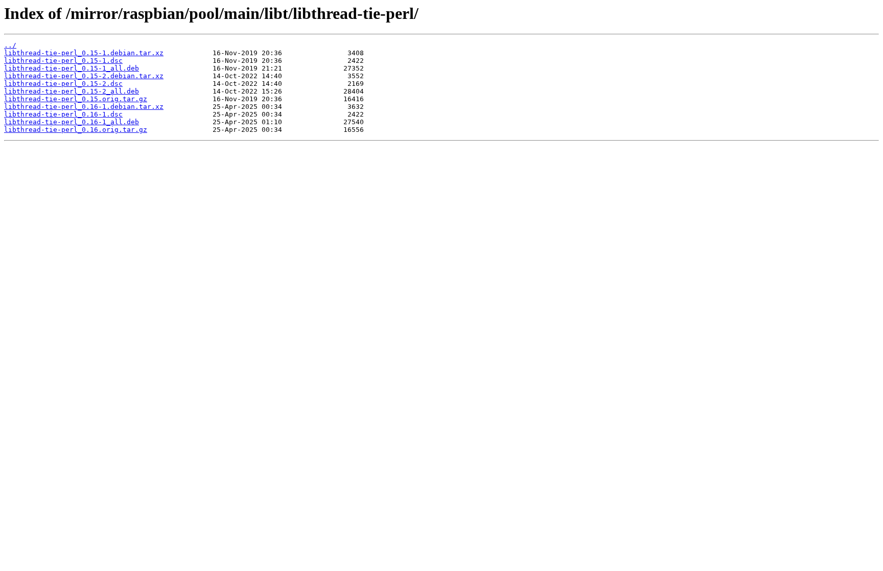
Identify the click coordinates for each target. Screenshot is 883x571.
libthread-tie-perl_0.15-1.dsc (63, 60)
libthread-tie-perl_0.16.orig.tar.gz (75, 129)
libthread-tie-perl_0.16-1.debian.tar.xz (84, 106)
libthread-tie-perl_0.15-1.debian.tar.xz (84, 53)
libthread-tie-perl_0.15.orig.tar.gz (75, 99)
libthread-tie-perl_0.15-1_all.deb (71, 68)
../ (10, 45)
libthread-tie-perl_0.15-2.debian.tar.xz (84, 76)
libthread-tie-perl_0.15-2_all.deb (71, 91)
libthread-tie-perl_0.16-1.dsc (63, 114)
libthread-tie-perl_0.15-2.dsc (63, 83)
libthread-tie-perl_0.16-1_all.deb (71, 122)
